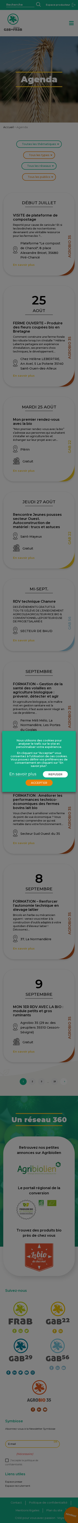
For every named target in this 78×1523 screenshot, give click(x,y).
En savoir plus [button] (22, 774)
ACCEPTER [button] (39, 782)
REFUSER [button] (55, 774)
